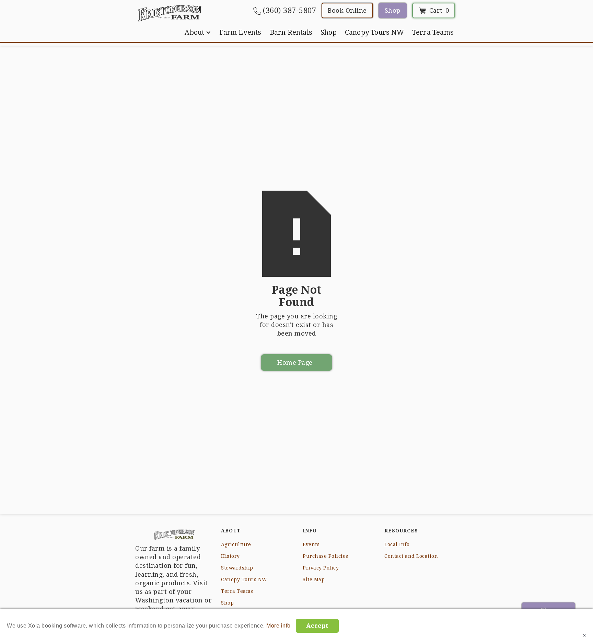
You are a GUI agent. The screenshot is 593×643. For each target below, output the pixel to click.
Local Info (396, 544)
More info (278, 626)
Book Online (347, 10)
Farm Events (240, 32)
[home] (169, 13)
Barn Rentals (291, 32)
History (230, 556)
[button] (198, 32)
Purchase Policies (325, 556)
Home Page (295, 362)
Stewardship (237, 568)
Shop (392, 10)
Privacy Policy (321, 568)
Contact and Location (411, 556)
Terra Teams (433, 32)
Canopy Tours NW (374, 32)
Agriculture (236, 544)
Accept (317, 625)
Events (311, 544)
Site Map (314, 579)
